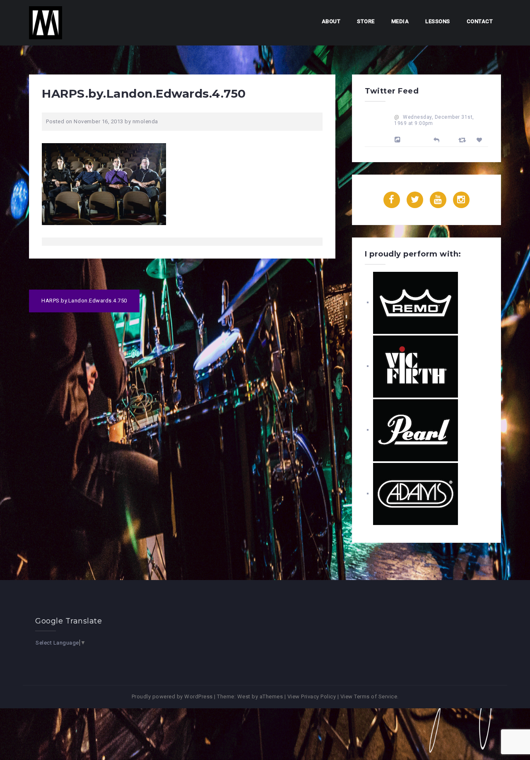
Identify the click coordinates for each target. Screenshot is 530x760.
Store (366, 21)
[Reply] (437, 139)
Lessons (437, 21)
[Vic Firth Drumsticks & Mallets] (415, 366)
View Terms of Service (369, 696)
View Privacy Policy (311, 696)
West (244, 696)
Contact (480, 21)
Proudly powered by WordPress (172, 696)
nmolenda (145, 121)
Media (400, 21)
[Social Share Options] (398, 140)
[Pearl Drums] (415, 430)
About (331, 21)
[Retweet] (463, 140)
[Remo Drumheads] (415, 302)
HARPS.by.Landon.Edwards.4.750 (84, 300)
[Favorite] (480, 140)
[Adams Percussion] (415, 493)
